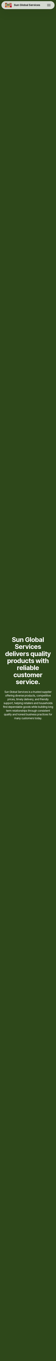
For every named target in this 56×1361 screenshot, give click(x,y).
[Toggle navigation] (49, 5)
